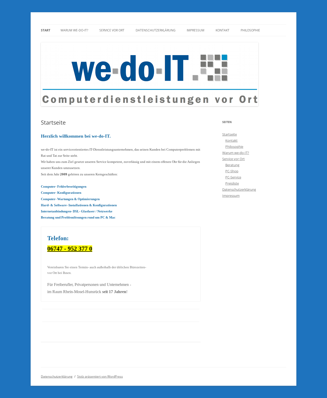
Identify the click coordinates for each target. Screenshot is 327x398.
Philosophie (250, 30)
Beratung (232, 165)
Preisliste (232, 183)
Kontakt (222, 30)
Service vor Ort (111, 30)
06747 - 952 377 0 (69, 248)
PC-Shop (231, 171)
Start (45, 30)
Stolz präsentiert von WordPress (100, 376)
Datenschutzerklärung (156, 30)
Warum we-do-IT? (74, 30)
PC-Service (233, 177)
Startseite (229, 134)
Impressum (195, 30)
